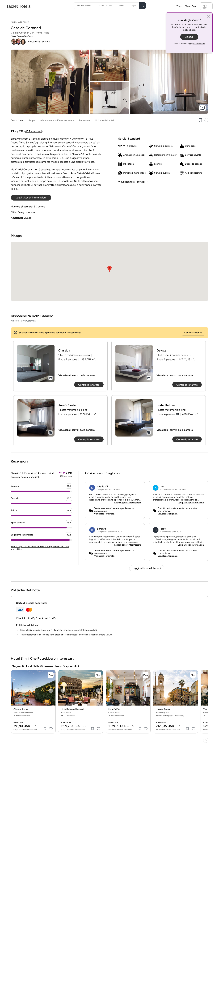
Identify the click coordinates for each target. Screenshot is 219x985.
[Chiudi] (208, 16)
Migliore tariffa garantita (23, 320)
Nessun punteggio (170, 716)
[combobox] (86, 5)
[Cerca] (142, 6)
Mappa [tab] (31, 120)
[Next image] (50, 690)
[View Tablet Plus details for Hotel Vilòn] (145, 675)
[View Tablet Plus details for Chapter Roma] (51, 675)
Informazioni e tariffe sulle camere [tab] (57, 120)
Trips (179, 6)
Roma (26, 22)
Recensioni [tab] (84, 120)
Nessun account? (189, 43)
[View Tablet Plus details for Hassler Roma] (193, 675)
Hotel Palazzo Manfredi (72, 709)
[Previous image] (15, 690)
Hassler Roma (163, 709)
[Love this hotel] (206, 121)
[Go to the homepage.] (18, 6)
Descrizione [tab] (17, 120)
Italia (13, 22)
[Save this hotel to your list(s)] (200, 121)
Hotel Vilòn (114, 709)
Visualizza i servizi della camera (76, 375)
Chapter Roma (20, 709)
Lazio (20, 22)
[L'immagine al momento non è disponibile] (36, 363)
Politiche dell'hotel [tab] (104, 120)
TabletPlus (190, 6)
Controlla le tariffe (193, 332)
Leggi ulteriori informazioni (127, 502)
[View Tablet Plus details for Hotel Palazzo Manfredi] (98, 675)
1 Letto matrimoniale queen (172, 355)
